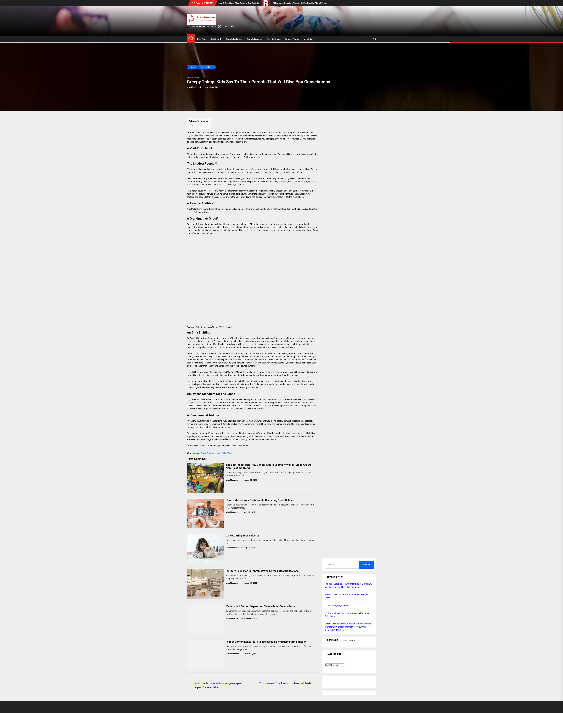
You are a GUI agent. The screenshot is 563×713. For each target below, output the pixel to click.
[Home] (191, 38)
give (204, 453)
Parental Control (254, 39)
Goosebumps (214, 453)
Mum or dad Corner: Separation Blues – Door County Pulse (260, 606)
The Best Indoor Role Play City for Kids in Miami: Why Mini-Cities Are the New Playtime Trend (269, 466)
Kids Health (216, 39)
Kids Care (201, 39)
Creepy (197, 453)
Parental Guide (274, 39)
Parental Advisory (234, 39)
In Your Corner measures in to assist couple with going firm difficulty (266, 641)
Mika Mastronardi (194, 87)
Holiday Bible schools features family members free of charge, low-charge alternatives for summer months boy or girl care (348, 627)
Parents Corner (292, 39)
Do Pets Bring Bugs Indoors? (242, 535)
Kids (224, 453)
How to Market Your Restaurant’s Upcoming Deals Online (259, 500)
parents (231, 453)
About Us (307, 39)
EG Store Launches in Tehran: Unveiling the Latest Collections (262, 570)
